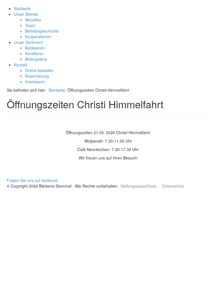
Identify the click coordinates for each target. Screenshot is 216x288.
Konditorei (34, 53)
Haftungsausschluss (138, 186)
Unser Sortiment (28, 42)
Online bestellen (39, 70)
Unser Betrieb (26, 14)
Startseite (22, 8)
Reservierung (37, 76)
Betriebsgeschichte (42, 31)
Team (30, 25)
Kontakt (20, 65)
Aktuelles (33, 19)
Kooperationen (38, 36)
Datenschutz (173, 186)
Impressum (35, 81)
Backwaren (35, 48)
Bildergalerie (36, 59)
